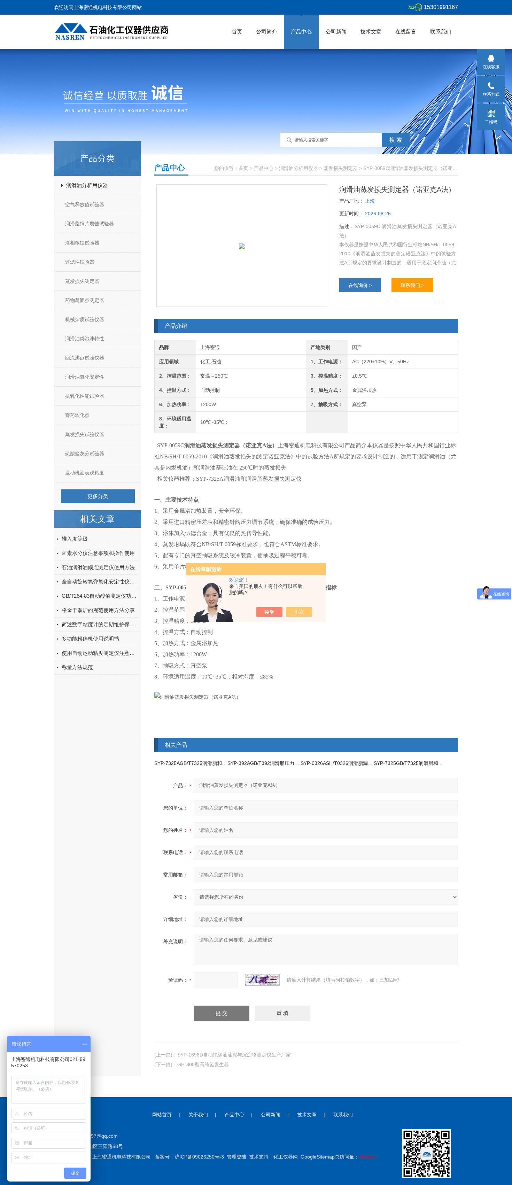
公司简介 (266, 31)
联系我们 (440, 31)
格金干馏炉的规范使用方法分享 (98, 610)
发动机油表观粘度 (84, 472)
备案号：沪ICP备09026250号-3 (189, 1157)
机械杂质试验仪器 (84, 319)
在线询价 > (360, 285)
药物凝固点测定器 (84, 300)
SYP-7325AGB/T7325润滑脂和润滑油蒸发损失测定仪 (212, 763)
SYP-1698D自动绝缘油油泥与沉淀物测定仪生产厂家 (234, 1055)
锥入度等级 (75, 539)
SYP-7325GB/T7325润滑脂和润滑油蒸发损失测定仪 (430, 763)
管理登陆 (236, 1157)
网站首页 (162, 1114)
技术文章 (370, 31)
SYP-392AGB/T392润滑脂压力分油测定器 (273, 763)
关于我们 (198, 1114)
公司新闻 (336, 31)
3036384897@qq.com (93, 1136)
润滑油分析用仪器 (87, 185)
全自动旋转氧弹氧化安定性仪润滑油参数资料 (100, 581)
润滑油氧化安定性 (84, 377)
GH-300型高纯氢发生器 (203, 1064)
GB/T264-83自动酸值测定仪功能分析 (100, 596)
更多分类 (97, 496)
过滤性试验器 (79, 262)
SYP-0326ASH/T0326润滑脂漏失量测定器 (346, 763)
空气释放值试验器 (84, 204)
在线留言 (405, 31)
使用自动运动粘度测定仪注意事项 (100, 653)
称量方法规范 (77, 667)
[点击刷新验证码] (262, 980)
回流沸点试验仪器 (84, 358)
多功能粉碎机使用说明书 (90, 639)
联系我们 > (412, 285)
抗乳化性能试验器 (84, 396)
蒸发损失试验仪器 (84, 434)
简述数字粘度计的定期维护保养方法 (100, 624)
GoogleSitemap (318, 1157)
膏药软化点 (77, 415)
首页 (237, 31)
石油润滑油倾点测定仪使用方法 (98, 567)
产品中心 (301, 31)
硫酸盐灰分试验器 (84, 453)
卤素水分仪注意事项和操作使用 (98, 553)
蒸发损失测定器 (82, 281)
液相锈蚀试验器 (82, 243)
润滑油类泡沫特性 (84, 338)
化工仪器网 (285, 1157)
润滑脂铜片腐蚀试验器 (89, 223)
